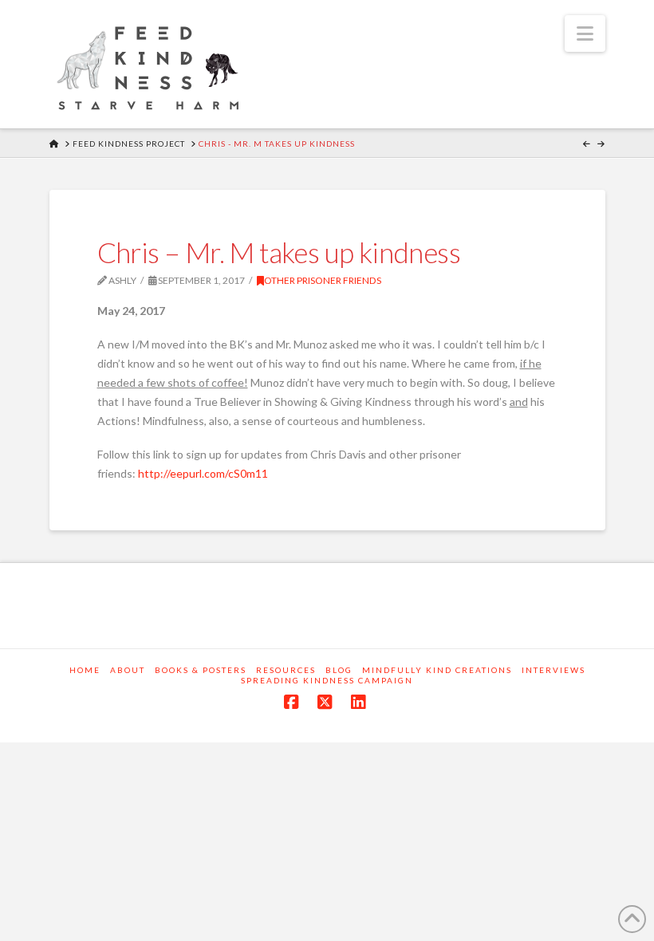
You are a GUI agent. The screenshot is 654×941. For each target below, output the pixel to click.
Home (84, 670)
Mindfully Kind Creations (437, 670)
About (127, 670)
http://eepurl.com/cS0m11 (203, 473)
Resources (286, 670)
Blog (339, 670)
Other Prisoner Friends (322, 280)
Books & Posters (200, 670)
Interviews (553, 670)
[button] (585, 33)
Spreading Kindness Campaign (327, 680)
